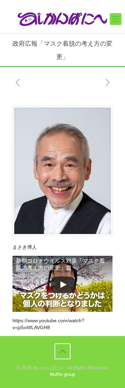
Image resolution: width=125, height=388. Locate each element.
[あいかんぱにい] (62, 19)
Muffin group (62, 374)
